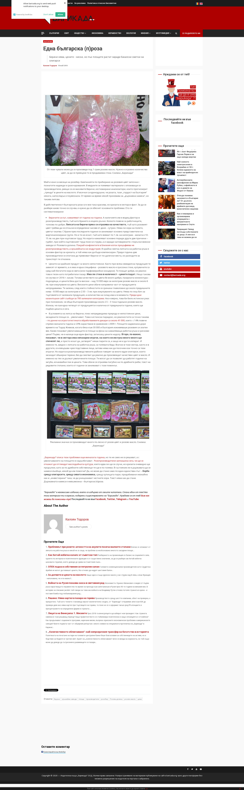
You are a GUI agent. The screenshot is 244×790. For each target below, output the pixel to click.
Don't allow (48, 14)
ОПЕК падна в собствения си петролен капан (73, 566)
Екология (131, 33)
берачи (57, 699)
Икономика (97, 33)
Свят (66, 33)
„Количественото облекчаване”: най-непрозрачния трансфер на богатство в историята (98, 631)
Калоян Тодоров (50, 65)
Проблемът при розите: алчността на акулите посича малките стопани (89, 546)
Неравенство (114, 33)
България (54, 33)
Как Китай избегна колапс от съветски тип (72, 555)
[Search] (176, 33)
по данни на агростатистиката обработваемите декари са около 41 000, (86, 320)
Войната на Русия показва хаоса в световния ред (76, 582)
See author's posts (78, 526)
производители (92, 699)
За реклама (80, 3)
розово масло (130, 699)
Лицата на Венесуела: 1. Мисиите (67, 613)
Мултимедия (162, 33)
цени (140, 699)
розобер (104, 699)
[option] (179, 151)
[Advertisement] (156, 17)
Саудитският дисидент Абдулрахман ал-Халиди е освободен (166, 234)
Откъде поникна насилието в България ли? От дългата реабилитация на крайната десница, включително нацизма (166, 184)
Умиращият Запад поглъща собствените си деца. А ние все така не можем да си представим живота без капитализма (166, 217)
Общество (79, 33)
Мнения (145, 33)
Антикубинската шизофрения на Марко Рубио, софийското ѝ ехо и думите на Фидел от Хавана (166, 167)
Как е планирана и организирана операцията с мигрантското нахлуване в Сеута (166, 201)
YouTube (134, 499)
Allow (60, 14)
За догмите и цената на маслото (67, 574)
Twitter (111, 499)
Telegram (121, 499)
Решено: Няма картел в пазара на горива (71, 598)
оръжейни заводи (69, 699)
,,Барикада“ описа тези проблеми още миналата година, (74, 457)
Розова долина (116, 699)
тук (146, 788)
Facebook (100, 499)
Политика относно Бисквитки (101, 3)
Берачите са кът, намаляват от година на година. (75, 217)
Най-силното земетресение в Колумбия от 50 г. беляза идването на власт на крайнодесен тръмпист (166, 150)
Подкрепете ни (192, 33)
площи (81, 699)
